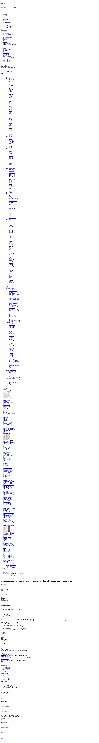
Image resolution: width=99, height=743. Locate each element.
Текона (4, 48)
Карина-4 (11, 263)
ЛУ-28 (10, 111)
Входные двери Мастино (14, 361)
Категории (5, 77)
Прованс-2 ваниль (13, 314)
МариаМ (5, 39)
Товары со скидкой (7, 671)
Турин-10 (11, 278)
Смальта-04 (11, 337)
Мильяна (5, 42)
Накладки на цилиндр (14, 365)
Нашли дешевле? (4, 591)
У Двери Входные (7, 56)
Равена (10, 241)
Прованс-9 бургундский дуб (15, 320)
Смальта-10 (11, 344)
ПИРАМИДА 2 (12, 191)
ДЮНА (10, 139)
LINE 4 (10, 180)
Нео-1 (10, 115)
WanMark (5, 412)
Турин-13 (11, 280)
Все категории (6, 33)
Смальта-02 (11, 334)
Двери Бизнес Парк (7, 37)
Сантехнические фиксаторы (15, 368)
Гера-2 (10, 95)
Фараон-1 (11, 130)
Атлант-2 (11, 89)
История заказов (7, 676)
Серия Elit (11, 323)
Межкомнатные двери (8, 40)
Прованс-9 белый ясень (14, 319)
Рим (10, 154)
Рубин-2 (10, 274)
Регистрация (9, 26)
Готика (10, 229)
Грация (10, 96)
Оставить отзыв (4, 600)
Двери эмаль (6, 38)
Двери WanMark (7, 36)
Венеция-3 (11, 222)
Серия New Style (12, 326)
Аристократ (11, 195)
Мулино (10, 332)
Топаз (10, 277)
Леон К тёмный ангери (14, 297)
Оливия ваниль (12, 302)
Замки (10, 364)
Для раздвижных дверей (14, 371)
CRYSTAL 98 (12, 179)
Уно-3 (10, 213)
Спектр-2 (11, 246)
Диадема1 (11, 230)
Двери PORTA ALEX (8, 34)
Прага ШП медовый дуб (14, 306)
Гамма (10, 199)
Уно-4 (10, 214)
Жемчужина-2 (12, 259)
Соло (10, 242)
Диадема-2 (11, 257)
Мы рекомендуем (7, 387)
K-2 (9, 80)
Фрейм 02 (11, 351)
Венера (10, 92)
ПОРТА (10, 145)
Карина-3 (11, 261)
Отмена (2, 718)
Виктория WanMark (13, 198)
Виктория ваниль (13, 291)
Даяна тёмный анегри (14, 295)
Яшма (10, 284)
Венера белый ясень (13, 289)
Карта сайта (6, 669)
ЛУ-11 (10, 103)
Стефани (11, 165)
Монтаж (5, 15)
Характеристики (7, 615)
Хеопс (10, 134)
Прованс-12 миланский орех (15, 311)
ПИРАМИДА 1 (12, 190)
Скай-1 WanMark (12, 205)
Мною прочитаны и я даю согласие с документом (10, 716)
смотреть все (12, 67)
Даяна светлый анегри (14, 294)
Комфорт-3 (11, 267)
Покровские (6, 561)
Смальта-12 (11, 347)
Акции (4, 568)
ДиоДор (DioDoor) (7, 54)
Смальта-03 (11, 336)
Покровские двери (7, 43)
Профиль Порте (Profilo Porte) (10, 44)
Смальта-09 (11, 343)
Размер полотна (4, 608)
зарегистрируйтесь (19, 650)
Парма (10, 240)
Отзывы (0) (5, 616)
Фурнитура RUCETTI (8, 61)
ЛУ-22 (10, 106)
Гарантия (5, 14)
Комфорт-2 (11, 266)
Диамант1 (11, 233)
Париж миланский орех (14, 305)
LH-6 (10, 84)
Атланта (10, 137)
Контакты (5, 20)
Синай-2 (11, 122)
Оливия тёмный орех (13, 303)
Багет (10, 196)
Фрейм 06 (11, 356)
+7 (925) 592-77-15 (7, 71)
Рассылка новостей (7, 679)
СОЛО (10, 147)
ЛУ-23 (10, 107)
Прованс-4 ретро (12, 317)
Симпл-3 (11, 157)
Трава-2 (10, 129)
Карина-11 (11, 260)
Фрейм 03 (11, 353)
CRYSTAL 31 (12, 174)
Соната (10, 209)
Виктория (11, 226)
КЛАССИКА (12, 141)
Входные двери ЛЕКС (14, 360)
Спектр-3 (11, 247)
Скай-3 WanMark (12, 208)
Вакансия (5, 19)
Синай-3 (11, 123)
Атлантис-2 (11, 90)
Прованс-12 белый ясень (14, 310)
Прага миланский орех (14, 309)
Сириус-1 (11, 275)
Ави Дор (5, 45)
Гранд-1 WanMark (13, 201)
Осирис (10, 119)
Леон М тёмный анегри (14, 299)
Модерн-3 (11, 271)
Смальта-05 (11, 338)
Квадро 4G (11, 79)
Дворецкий (5, 50)
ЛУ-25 (10, 108)
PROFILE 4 (11, 186)
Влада (10, 227)
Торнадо (10, 125)
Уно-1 (10, 210)
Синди (10, 159)
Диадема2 (11, 231)
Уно (9, 167)
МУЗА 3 (10, 188)
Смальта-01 (11, 333)
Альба (10, 220)
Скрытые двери (6, 53)
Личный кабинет (7, 675)
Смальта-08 (11, 342)
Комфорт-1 (11, 265)
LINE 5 (10, 181)
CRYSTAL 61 (12, 176)
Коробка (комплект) (5, 609)
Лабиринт (11, 236)
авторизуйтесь (9, 650)
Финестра (11, 248)
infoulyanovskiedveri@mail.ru (9, 686)
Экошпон (5, 388)
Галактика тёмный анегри (15, 292)
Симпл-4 (11, 158)
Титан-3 (10, 124)
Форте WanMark (12, 218)
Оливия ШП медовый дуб (15, 300)
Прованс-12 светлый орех (14, 312)
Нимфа (10, 117)
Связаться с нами (7, 667)
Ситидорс (5, 51)
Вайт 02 (10, 331)
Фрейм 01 (11, 350)
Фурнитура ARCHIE (8, 59)
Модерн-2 (11, 270)
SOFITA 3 (11, 187)
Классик (10, 235)
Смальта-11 (11, 345)
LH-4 (10, 83)
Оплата (5, 16)
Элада (10, 249)
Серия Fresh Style (12, 325)
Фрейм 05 (11, 355)
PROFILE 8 (11, 171)
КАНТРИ (11, 140)
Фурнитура (5, 562)
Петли (10, 366)
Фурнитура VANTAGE (8, 57)
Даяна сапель (12, 293)
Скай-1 (10, 160)
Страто (10, 349)
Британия (11, 197)
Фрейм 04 (11, 354)
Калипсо (11, 98)
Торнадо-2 (11, 126)
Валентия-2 (11, 91)
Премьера (11, 204)
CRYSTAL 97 (12, 177)
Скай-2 (10, 163)
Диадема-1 (11, 255)
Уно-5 (10, 215)
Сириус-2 (11, 276)
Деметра (10, 97)
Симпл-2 (11, 156)
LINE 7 (10, 184)
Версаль (10, 225)
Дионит (10, 258)
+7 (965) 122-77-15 (7, 70)
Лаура (10, 112)
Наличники (3, 610)
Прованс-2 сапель (13, 315)
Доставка (5, 18)
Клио (10, 102)
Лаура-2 (10, 113)
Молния (10, 272)
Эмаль (4, 389)
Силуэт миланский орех (14, 321)
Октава (10, 238)
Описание (5, 614)
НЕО (10, 143)
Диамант (11, 232)
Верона (10, 224)
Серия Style (11, 327)
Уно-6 (10, 216)
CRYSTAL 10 (12, 173)
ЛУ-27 (10, 109)
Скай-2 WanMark (12, 207)
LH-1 (10, 81)
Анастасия (11, 86)
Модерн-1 (11, 269)
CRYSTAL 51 (12, 175)
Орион (10, 118)
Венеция (11, 94)
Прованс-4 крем (12, 316)
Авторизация (9, 27)
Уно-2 (10, 212)
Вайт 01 (10, 329)
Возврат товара (6, 668)
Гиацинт (11, 254)
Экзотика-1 (11, 282)
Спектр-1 (11, 244)
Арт (9, 88)
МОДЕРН (11, 142)
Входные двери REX (13, 359)
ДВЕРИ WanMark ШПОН (14, 150)
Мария (10, 114)
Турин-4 (10, 281)
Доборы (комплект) (5, 612)
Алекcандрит (12, 253)
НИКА (10, 153)
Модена (10, 237)
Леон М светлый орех (14, 298)
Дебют (10, 151)
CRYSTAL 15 (12, 169)
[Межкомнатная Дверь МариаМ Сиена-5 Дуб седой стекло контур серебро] (20, 578)
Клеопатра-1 (11, 100)
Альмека (11, 85)
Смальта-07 (11, 340)
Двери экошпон (6, 55)
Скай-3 (10, 164)
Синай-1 (11, 120)
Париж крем (11, 304)
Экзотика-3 (11, 283)
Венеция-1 (11, 221)
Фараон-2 (11, 131)
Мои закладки (6, 678)
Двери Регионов (7, 49)
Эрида (10, 135)
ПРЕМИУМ (11, 146)
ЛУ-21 (10, 105)
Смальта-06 (11, 339)
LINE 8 (10, 185)
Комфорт (5, 46)
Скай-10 (10, 162)
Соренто (11, 243)
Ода (9, 203)
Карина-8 (11, 264)
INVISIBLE (11, 170)
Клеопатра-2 (11, 101)
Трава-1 (10, 128)
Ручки (10, 367)
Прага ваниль (12, 308)
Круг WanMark (12, 202)
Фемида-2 (11, 132)
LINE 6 (10, 182)
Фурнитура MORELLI (8, 60)
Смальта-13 (11, 348)
